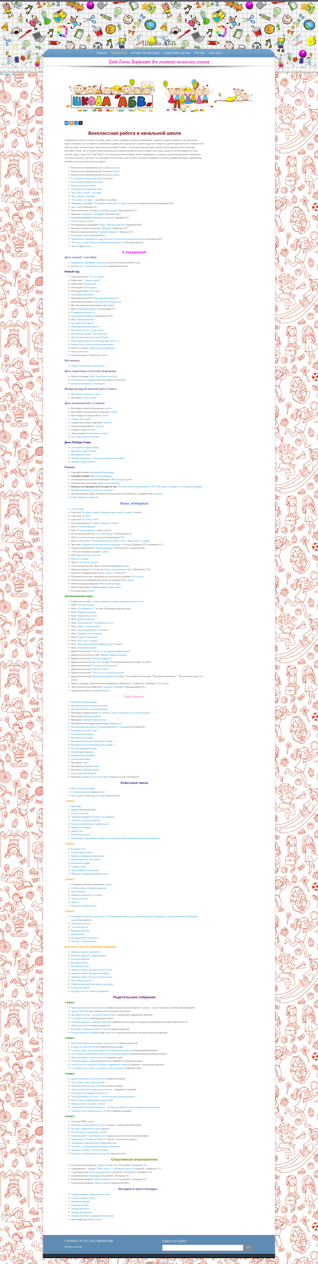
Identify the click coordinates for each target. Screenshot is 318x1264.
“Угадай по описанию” (87, 637)
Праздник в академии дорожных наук (89, 873)
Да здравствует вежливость (85, 937)
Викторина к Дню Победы (83, 451)
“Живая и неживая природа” (113, 654)
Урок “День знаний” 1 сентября (86, 192)
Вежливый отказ (79, 962)
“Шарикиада (94, 1175)
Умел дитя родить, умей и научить (88, 1057)
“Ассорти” (86, 515)
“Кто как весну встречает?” (105, 665)
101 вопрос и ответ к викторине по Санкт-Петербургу (124, 712)
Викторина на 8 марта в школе (86, 394)
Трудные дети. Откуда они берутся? (89, 1139)
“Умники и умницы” (110, 523)
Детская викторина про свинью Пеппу (89, 337)
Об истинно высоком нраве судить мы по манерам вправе (99, 1053)
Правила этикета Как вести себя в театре (91, 976)
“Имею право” (115, 587)
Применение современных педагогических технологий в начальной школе (108, 238)
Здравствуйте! (78, 1011)
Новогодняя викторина (82, 294)
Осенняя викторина (80, 759)
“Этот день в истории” (82, 199)
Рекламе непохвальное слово (86, 1085)
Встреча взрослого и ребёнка (85, 1032)
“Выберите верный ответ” (94, 719)
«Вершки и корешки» (86, 612)
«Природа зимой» (90, 769)
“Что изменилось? (85, 608)
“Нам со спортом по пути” (106, 1179)
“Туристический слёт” (107, 1165)
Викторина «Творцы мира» (84, 701)
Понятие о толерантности (83, 905)
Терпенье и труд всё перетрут (86, 820)
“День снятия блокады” (109, 483)
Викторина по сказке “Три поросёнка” (89, 333)
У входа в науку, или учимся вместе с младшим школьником (101, 1050)
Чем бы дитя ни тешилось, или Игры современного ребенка (100, 1064)
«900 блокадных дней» (121, 479)
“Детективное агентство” (88, 555)
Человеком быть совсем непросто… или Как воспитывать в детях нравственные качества (115, 1107)
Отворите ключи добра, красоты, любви (90, 1110)
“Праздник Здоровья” (108, 231)
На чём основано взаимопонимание (88, 887)
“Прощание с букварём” (93, 214)
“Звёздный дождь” (109, 210)
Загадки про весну (80, 1208)
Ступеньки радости (80, 791)
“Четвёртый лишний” (86, 647)
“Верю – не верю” (141, 540)
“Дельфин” (106, 228)
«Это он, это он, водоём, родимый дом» (111, 651)
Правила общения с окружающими (88, 955)
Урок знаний (77, 206)
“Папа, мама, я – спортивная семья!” (114, 1168)
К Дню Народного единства (84, 497)
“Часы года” (82, 640)
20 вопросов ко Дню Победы (85, 447)
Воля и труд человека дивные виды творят (92, 1100)
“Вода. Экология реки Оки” (112, 224)
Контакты (215, 53)
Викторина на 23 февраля (84, 379)
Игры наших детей (80, 1025)
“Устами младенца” (86, 526)
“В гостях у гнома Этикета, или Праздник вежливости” (98, 242)
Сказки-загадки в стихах (83, 1197)
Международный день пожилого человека (92, 490)
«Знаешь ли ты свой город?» (96, 776)
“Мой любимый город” (110, 583)
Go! (248, 1247)
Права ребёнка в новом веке (85, 870)
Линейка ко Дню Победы (83, 461)
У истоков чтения (80, 1018)
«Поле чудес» (90, 287)
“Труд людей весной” (86, 629)
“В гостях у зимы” (90, 519)
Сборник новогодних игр (83, 312)
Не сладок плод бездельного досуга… (90, 1092)
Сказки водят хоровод (82, 751)
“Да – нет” (96, 661)
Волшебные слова (80, 966)
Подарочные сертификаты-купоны (88, 262)
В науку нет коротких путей (84, 1046)
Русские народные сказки (84, 748)
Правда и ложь (78, 866)
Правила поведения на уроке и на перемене (92, 816)
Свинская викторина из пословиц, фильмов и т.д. (95, 340)
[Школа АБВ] (159, 37)
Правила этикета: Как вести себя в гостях (91, 969)
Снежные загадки (79, 1205)
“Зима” (85, 762)
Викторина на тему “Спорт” (84, 730)
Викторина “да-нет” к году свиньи (87, 330)
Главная (101, 53)
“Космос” (107, 422)
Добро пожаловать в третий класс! (88, 1078)
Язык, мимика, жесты (81, 980)
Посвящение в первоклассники (86, 189)
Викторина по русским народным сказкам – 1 (93, 741)
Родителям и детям (177, 53)
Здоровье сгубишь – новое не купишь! (90, 1149)
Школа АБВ (159, 42)
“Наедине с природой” (114, 686)
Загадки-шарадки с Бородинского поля (90, 1194)
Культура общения (80, 959)
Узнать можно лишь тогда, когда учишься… (92, 1089)
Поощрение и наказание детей (86, 1142)
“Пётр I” (91, 590)
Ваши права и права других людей (88, 795)
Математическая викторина (85, 705)
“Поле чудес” (95, 290)
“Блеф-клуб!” (90, 283)
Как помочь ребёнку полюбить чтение (89, 1029)
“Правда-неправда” (91, 716)
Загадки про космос (81, 419)
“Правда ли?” (115, 723)
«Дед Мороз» (109, 305)
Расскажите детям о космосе (85, 436)
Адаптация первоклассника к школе (89, 1007)
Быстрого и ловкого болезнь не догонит (90, 1153)
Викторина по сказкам (82, 737)
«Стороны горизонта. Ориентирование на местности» (117, 601)
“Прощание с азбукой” (103, 217)
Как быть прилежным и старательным (90, 823)
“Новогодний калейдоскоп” (106, 298)
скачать (116, 167)
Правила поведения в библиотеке (87, 855)
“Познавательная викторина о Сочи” (109, 540)
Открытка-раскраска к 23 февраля (88, 383)
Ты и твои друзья (79, 926)
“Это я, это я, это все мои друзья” (108, 672)
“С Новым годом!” (91, 280)
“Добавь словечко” (85, 619)
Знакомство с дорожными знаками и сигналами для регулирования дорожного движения (115, 838)
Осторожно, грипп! (80, 235)
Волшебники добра (80, 863)
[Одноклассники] (71, 123)
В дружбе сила (78, 848)
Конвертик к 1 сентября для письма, (89, 266)
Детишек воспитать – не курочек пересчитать (93, 1014)
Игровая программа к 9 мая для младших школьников (98, 458)
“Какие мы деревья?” (101, 658)
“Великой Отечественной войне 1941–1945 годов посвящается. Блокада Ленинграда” (160, 486)
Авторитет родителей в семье (86, 1128)
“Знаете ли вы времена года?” (118, 569)
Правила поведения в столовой (86, 895)
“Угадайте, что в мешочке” (89, 633)
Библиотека (119, 53)
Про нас (199, 53)
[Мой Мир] (76, 123)
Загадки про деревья (81, 1212)
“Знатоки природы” (104, 547)
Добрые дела (77, 934)
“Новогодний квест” (86, 319)
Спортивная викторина (82, 733)
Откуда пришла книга (81, 852)
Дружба (75, 809)
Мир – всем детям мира (83, 788)
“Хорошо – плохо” (100, 669)
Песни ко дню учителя (82, 221)
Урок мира (76, 806)
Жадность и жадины (81, 827)
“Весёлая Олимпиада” (99, 1172)
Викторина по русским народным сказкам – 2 (93, 744)
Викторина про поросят (82, 323)
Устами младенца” (87, 530)
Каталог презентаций (145, 53)
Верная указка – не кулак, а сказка (88, 1103)
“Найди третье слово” (87, 615)
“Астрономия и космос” (97, 433)
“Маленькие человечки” (103, 676)
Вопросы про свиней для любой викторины (92, 344)
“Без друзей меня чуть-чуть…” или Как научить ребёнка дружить (103, 1096)
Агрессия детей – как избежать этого (89, 1135)
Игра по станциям (80, 558)
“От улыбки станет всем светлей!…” (89, 1082)
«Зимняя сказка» (101, 1182)
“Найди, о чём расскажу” (88, 626)
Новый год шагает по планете (85, 859)
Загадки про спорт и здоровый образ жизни (92, 1215)
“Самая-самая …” (90, 397)
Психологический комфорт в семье (88, 1124)
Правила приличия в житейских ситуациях (92, 984)
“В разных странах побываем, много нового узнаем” (107, 512)
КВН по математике (81, 537)
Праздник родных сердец (83, 1060)
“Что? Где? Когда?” (104, 533)
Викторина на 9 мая (80, 454)
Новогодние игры (79, 351)
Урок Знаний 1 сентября (83, 196)
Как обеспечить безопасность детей (89, 1132)
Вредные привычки (80, 930)
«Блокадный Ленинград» (101, 472)
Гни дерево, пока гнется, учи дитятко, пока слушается (97, 1068)
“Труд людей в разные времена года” (94, 644)
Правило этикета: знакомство (85, 951)
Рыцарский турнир (80, 987)
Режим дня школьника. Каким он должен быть (94, 1043)
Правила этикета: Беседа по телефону (90, 973)
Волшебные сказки (80, 834)
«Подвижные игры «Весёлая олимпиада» (101, 544)
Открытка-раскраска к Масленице (88, 365)
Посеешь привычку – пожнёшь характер (91, 1021)
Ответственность (79, 898)
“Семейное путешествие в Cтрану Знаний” (114, 203)
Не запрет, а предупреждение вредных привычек (95, 1146)
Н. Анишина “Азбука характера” (86, 178)
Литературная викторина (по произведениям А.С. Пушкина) (100, 726)
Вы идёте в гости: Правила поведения (90, 991)
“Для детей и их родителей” (108, 301)
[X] (80, 123)
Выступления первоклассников (86, 181)
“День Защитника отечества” (103, 376)
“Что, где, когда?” (96, 276)
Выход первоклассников (83, 185)
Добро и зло (77, 831)
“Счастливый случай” (87, 562)
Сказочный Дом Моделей (84, 773)
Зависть (75, 902)
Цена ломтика (78, 891)
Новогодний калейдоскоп (83, 315)
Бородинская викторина (83, 755)
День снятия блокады (101, 475)
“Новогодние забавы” (86, 308)
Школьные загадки (80, 1201)
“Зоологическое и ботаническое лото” (95, 622)
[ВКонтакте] (67, 123)
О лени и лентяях (79, 813)
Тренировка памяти (80, 923)
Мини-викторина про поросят (85, 326)
